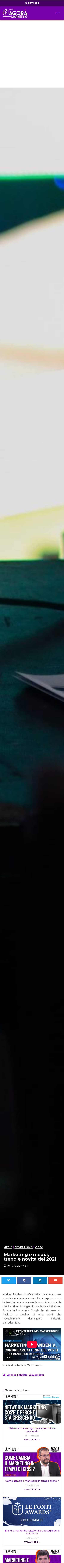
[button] (8, 1280)
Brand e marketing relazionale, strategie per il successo (32, 1532)
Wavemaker (36, 1375)
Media (8, 1247)
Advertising (24, 1247)
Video (39, 1247)
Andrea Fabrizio (17, 1375)
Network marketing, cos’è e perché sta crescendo (32, 1430)
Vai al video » (32, 1440)
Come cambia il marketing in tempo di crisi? (32, 1480)
